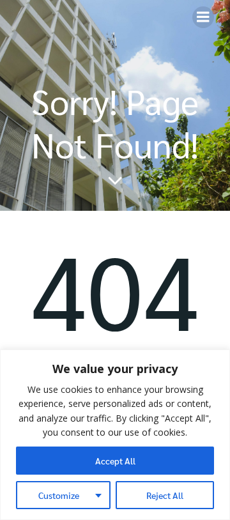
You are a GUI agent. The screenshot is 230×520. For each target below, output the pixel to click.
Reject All (164, 495)
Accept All (115, 460)
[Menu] (203, 17)
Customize (58, 495)
